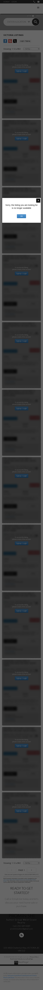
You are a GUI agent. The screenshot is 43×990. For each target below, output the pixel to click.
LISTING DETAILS (10, 101)
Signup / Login (21, 71)
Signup (6, 2)
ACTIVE (29, 15)
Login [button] (25, 41)
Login (14, 2)
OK (21, 216)
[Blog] (21, 935)
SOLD (38, 15)
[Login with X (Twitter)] (15, 42)
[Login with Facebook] (5, 42)
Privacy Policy (34, 957)
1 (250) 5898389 (10, 112)
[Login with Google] (10, 42)
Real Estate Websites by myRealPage (21, 959)
